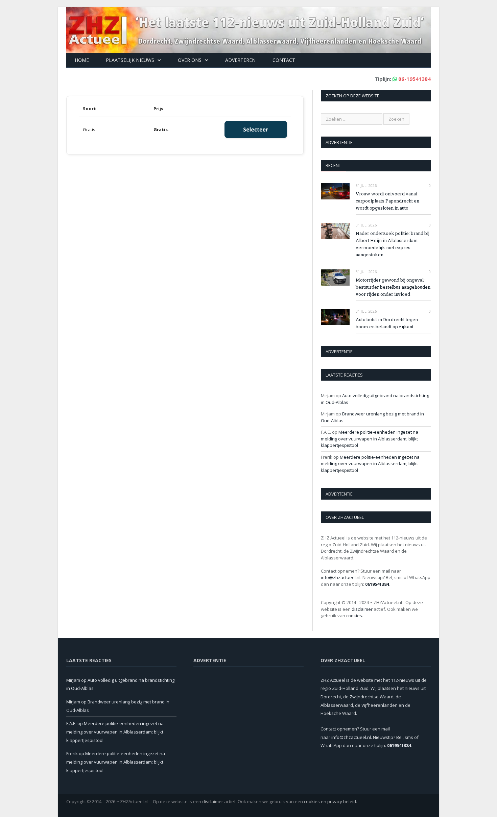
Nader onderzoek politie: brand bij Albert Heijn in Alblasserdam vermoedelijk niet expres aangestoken (392, 244)
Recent (333, 165)
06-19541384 (414, 78)
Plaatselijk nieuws (130, 60)
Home (82, 60)
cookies (354, 615)
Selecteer (255, 129)
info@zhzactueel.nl (340, 577)
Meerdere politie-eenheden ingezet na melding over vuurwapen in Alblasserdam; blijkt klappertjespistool (369, 438)
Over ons (190, 60)
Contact (284, 60)
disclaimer (362, 609)
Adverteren (240, 60)
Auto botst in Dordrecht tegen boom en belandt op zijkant (387, 323)
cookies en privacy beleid (330, 801)
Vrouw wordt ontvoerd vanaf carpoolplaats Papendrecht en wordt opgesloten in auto (387, 201)
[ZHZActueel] (248, 28)
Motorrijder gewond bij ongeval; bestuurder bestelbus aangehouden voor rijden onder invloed (393, 287)
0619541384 (377, 584)
